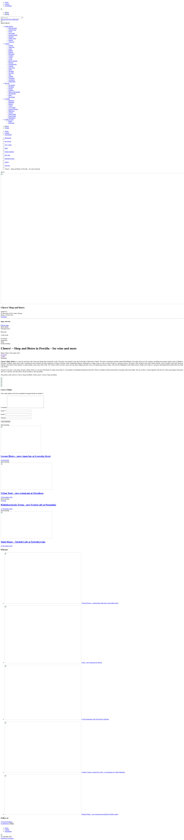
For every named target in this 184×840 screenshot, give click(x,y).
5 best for (11, 42)
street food (11, 68)
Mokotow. (11, 111)
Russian (10, 62)
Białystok (11, 123)
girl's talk (7, 155)
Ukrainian (11, 78)
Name (3, 411)
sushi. (10, 69)
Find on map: (5, 325)
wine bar (7, 165)
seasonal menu (12, 35)
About (6, 2)
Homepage (8, 138)
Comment (4, 407)
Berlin (10, 121)
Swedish (11, 71)
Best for (7, 83)
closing (10, 40)
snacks (7, 162)
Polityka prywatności (7, 838)
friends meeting (9, 152)
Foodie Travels (9, 119)
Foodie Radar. (9, 26)
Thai (9, 75)
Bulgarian (11, 54)
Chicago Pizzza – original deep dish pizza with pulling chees (100, 603)
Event (10, 31)
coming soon (12, 30)
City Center (11, 107)
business (11, 90)
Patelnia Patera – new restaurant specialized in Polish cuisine (100, 814)
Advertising (8, 6)
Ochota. (10, 112)
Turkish (10, 76)
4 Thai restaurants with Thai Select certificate (95, 719)
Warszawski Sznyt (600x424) (10, 19)
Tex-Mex (11, 73)
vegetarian (11, 80)
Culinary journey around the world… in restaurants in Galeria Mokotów (103, 772)
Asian (10, 49)
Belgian (10, 52)
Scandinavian (12, 64)
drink (10, 95)
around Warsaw (13, 109)
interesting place (9, 158)
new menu (11, 33)
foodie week (12, 38)
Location (7, 99)
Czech (10, 59)
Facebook (4, 317)
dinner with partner (14, 92)
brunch (10, 88)
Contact (7, 4)
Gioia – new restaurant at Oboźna (92, 662)
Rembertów (12, 118)
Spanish (10, 66)
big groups (11, 85)
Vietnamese (11, 81)
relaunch (11, 37)
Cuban (10, 57)
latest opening (12, 28)
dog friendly (12, 93)
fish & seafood (12, 61)
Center (10, 106)
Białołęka (11, 102)
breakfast (11, 87)
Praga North (12, 114)
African (10, 45)
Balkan (10, 50)
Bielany (10, 104)
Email (3, 414)
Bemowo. (11, 100)
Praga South (12, 116)
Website (3, 418)
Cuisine (7, 43)
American (11, 47)
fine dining (11, 97)
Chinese (10, 56)
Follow (11, 823)
